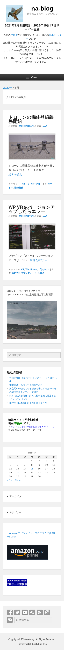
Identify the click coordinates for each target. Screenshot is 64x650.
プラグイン (43, 269)
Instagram (47, 612)
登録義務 (18, 187)
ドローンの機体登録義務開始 (31, 119)
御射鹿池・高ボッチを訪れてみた (26, 385)
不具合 (41, 273)
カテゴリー (15, 512)
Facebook (10, 612)
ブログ (14, 35)
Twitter (17, 612)
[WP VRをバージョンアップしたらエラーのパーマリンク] (32, 251)
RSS (40, 612)
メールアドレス (10, 620)
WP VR (15, 273)
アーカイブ (15, 496)
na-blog (42, 8)
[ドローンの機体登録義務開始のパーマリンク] (32, 161)
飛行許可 (35, 184)
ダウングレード (28, 273)
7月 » (17, 480)
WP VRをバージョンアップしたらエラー (32, 209)
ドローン (25, 184)
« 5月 (10, 480)
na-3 (44, 126)
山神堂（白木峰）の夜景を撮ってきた (28, 403)
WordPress (31, 269)
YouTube (25, 612)
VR (22, 269)
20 (17, 472)
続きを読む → (17, 174)
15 (32, 468)
